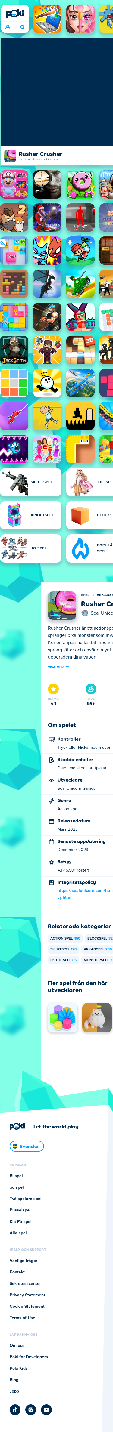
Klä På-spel (21, 1222)
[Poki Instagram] (30, 1409)
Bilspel (16, 1176)
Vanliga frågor (23, 1261)
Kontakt (17, 1272)
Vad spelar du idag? (22, 27)
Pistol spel (63, 960)
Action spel (65, 938)
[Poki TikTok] (15, 1409)
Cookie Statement (27, 1306)
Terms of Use (22, 1318)
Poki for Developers (29, 1357)
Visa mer (56, 667)
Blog (14, 1380)
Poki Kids (19, 1368)
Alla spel (18, 1233)
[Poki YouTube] (46, 1409)
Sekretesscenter (25, 1284)
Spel (85, 595)
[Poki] (15, 13)
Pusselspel (20, 1210)
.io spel (17, 1187)
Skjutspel (63, 949)
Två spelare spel (26, 1199)
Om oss (17, 1346)
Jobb (14, 1391)
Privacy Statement (27, 1295)
